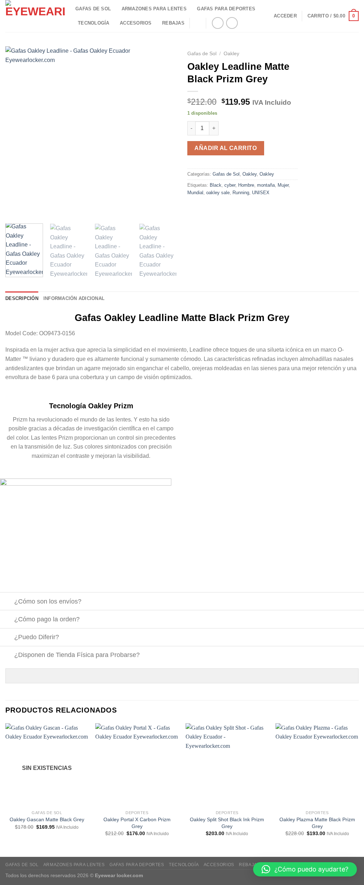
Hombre (246, 185)
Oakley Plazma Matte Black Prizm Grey (317, 823)
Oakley (231, 53)
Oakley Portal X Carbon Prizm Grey (137, 823)
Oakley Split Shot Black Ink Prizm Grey (227, 823)
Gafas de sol (93, 8)
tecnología (93, 23)
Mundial (195, 192)
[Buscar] (197, 23)
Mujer (283, 185)
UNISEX (260, 192)
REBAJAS (173, 23)
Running (240, 192)
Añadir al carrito (225, 148)
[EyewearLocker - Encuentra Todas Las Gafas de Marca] (35, 16)
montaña (266, 185)
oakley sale (218, 192)
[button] (305, 869)
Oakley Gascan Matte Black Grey (47, 819)
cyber (229, 185)
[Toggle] (7, 602)
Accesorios (136, 23)
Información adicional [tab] (74, 298)
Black (215, 185)
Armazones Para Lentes (154, 8)
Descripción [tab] (21, 298)
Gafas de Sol (201, 53)
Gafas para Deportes (226, 8)
